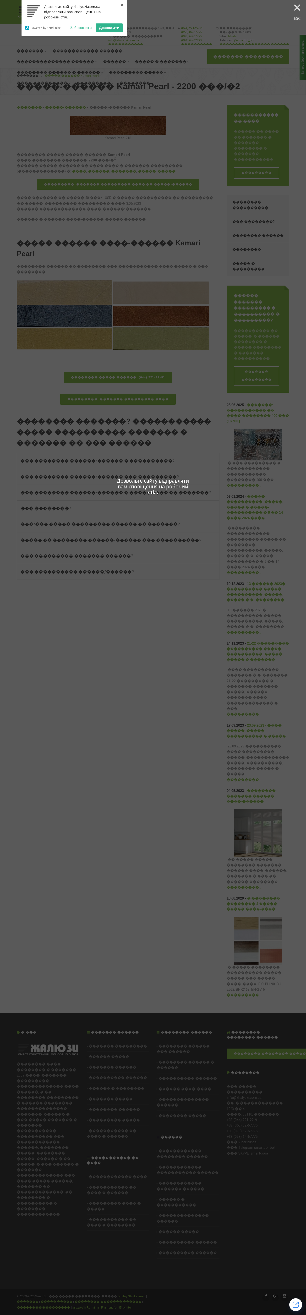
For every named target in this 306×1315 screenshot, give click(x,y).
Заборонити (81, 27)
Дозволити (109, 27)
